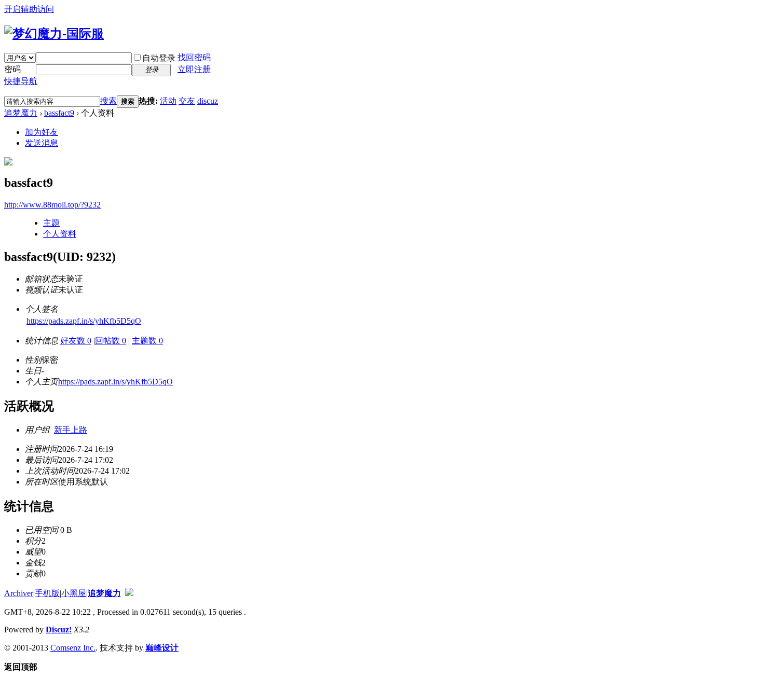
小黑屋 (73, 593)
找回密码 (194, 57)
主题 (51, 222)
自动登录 (158, 57)
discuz (207, 100)
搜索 (108, 100)
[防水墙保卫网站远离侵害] (129, 593)
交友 (187, 100)
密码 (12, 69)
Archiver (18, 593)
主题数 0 (147, 340)
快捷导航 (20, 81)
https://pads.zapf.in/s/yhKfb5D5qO (83, 320)
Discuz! (59, 629)
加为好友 (41, 132)
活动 (168, 100)
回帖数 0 (110, 340)
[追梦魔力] (54, 33)
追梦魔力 (20, 112)
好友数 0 (75, 340)
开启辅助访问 (29, 9)
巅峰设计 (162, 647)
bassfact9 (59, 112)
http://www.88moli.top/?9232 (52, 204)
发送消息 (41, 143)
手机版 (47, 593)
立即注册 (194, 69)
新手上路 (70, 429)
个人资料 (59, 233)
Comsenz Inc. (73, 647)
